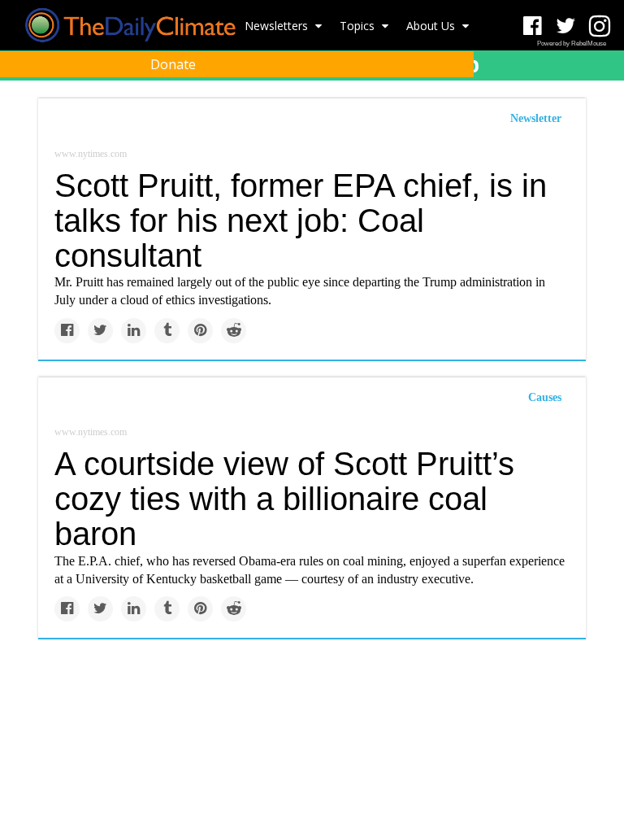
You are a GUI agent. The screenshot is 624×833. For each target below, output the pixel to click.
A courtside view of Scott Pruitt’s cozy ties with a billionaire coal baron (284, 499)
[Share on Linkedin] (133, 330)
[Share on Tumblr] (167, 330)
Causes (544, 397)
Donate (173, 64)
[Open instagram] (599, 26)
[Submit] (601, 102)
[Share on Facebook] (67, 330)
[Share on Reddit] (233, 330)
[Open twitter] (566, 26)
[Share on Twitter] (100, 330)
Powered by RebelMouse (571, 43)
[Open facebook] (532, 26)
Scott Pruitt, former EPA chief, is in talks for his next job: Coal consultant (300, 220)
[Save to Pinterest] (200, 330)
